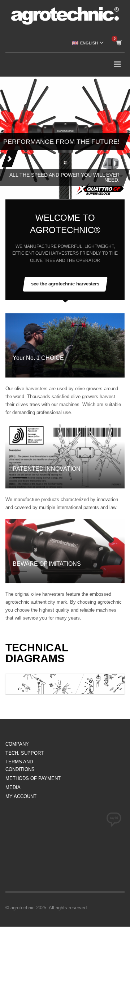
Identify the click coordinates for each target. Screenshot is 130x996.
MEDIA (13, 787)
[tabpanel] (65, 138)
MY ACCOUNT (20, 796)
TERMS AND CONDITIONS (20, 765)
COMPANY (17, 744)
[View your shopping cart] (119, 43)
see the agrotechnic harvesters (65, 283)
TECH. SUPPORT (24, 753)
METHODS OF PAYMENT (33, 778)
